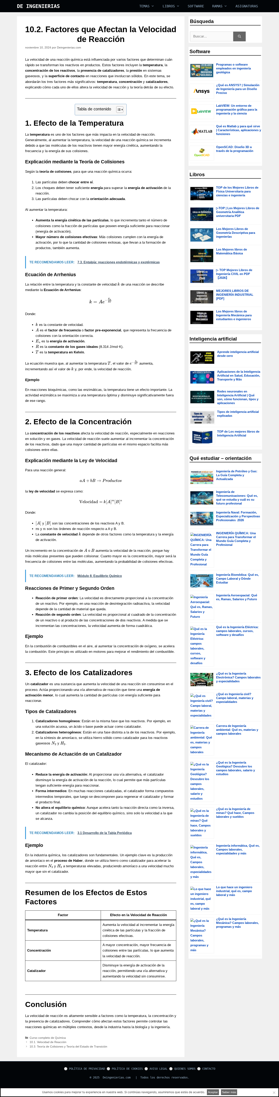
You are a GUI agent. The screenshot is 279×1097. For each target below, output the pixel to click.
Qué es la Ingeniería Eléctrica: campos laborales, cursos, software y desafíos (237, 630)
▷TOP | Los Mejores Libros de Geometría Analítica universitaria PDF (237, 212)
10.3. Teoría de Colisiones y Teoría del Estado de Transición (68, 1046)
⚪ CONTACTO (206, 1068)
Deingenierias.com (117, 1077)
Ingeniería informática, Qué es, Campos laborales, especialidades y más (238, 849)
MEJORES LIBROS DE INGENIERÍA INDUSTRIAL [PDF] (234, 294)
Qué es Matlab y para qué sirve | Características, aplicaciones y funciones (238, 130)
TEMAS (144, 6)
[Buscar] (239, 36)
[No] (274, 1092)
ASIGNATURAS (246, 6)
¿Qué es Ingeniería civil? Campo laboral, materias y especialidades (234, 697)
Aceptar (213, 1092)
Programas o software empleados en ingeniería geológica (233, 68)
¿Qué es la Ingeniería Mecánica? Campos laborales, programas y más (237, 922)
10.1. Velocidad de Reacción (48, 1042)
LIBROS (169, 6)
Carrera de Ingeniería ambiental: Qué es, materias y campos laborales (237, 729)
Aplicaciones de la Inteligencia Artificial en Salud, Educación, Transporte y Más (238, 375)
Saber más (229, 1092)
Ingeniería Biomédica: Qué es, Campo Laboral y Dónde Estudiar (237, 578)
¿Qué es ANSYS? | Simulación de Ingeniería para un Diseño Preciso (237, 89)
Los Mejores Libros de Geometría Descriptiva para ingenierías (235, 232)
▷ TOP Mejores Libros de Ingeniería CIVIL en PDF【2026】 (234, 273)
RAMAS (217, 6)
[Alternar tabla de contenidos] (117, 109)
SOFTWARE (196, 6)
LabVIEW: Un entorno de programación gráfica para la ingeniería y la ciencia (236, 109)
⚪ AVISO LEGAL (155, 1068)
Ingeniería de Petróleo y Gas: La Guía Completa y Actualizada (236, 475)
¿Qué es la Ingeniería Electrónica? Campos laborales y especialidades (238, 677)
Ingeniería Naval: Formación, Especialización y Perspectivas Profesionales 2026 (238, 516)
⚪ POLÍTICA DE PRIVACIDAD (84, 1068)
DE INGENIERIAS (38, 6)
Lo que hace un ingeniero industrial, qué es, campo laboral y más (234, 891)
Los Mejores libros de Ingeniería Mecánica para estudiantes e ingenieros (234, 315)
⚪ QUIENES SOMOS (182, 1068)
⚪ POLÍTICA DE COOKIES (125, 1068)
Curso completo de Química (48, 1037)
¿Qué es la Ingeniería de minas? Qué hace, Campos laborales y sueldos (235, 812)
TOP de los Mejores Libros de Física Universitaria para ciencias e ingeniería (237, 191)
